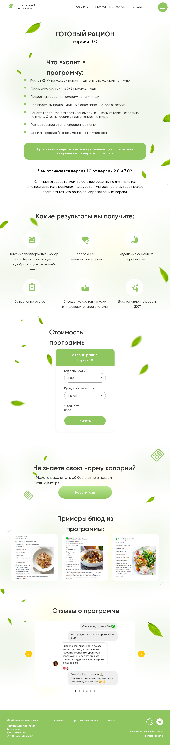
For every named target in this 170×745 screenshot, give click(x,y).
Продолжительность (79, 388)
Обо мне (82, 6)
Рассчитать (85, 492)
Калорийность (74, 370)
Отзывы (138, 6)
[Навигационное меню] (162, 7)
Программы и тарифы (110, 6)
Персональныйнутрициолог (26, 7)
